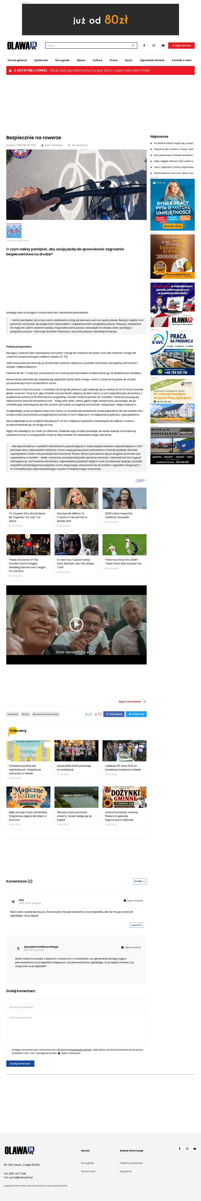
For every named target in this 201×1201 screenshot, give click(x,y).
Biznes (81, 60)
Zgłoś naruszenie (130, 701)
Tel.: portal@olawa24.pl (18, 1177)
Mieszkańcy (13, 714)
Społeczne (41, 60)
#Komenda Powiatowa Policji (45, 714)
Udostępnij (115, 714)
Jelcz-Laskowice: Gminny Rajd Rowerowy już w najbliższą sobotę (174, 167)
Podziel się (137, 714)
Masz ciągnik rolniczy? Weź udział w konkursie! (174, 161)
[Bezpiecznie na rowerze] (76, 184)
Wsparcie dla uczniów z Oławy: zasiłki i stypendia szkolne (174, 149)
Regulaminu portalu (81, 1049)
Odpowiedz (136, 925)
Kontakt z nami (181, 60)
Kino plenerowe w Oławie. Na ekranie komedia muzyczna (174, 155)
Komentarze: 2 (79, 145)
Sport (128, 60)
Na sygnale (62, 60)
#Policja (25, 714)
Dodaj (138, 881)
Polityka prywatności (131, 1163)
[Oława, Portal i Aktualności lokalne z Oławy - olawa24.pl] (22, 45)
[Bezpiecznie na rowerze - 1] (14, 230)
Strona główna (17, 60)
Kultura (97, 60)
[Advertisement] (100, 104)
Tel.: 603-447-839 (15, 1173)
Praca (113, 60)
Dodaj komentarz (20, 1063)
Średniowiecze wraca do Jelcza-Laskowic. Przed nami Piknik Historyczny (174, 173)
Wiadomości (88, 1171)
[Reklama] (100, 19)
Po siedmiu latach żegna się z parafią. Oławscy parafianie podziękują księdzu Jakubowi (174, 143)
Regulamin (126, 1171)
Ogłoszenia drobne (152, 60)
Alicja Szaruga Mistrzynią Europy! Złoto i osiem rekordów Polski (100, 70)
